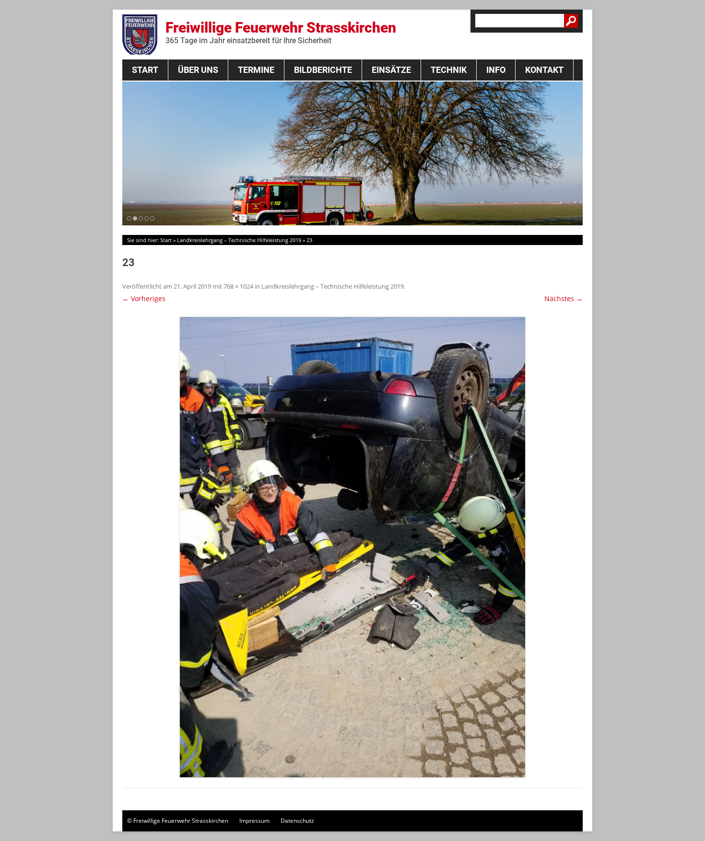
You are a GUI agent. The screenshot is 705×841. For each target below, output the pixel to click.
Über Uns (198, 70)
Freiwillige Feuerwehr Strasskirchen (280, 32)
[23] (352, 547)
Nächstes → (563, 298)
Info (495, 70)
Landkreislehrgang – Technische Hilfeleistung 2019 (239, 240)
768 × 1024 (238, 286)
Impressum (254, 821)
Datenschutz (297, 821)
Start (145, 70)
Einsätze (391, 70)
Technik (449, 70)
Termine (256, 70)
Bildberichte (323, 70)
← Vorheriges (143, 298)
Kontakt (544, 70)
